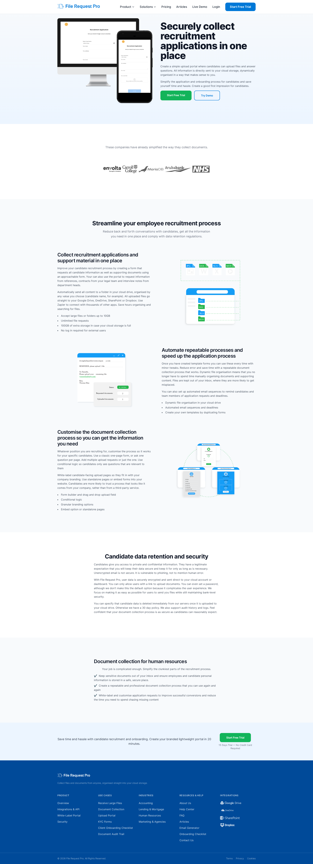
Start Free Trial (240, 6)
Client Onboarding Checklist (115, 827)
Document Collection (111, 809)
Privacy (240, 858)
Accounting (146, 803)
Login (216, 6)
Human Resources (150, 815)
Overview (63, 803)
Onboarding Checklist (192, 834)
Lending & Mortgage (151, 809)
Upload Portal (106, 815)
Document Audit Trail (111, 834)
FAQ (181, 815)
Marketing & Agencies (152, 821)
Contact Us (186, 840)
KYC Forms (105, 821)
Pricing (166, 6)
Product (125, 6)
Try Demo (207, 95)
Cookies (251, 858)
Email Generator (189, 827)
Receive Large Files (110, 803)
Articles (181, 6)
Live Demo (199, 6)
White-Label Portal (69, 815)
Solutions (146, 6)
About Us (185, 803)
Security (62, 821)
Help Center (186, 809)
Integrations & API (68, 809)
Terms (229, 858)
